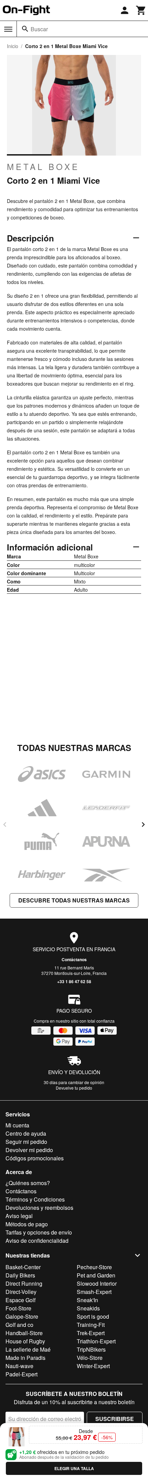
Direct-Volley (21, 1292)
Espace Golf (20, 1300)
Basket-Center (23, 1267)
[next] (143, 824)
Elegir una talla (74, 1468)
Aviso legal (19, 1216)
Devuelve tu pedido (74, 1088)
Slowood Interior (97, 1283)
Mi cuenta (17, 1125)
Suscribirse (114, 1419)
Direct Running (24, 1283)
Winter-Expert (93, 1366)
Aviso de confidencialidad (37, 1240)
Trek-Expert (91, 1333)
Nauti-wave (19, 1366)
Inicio (12, 46)
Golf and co (19, 1325)
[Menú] (8, 29)
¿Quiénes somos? (28, 1183)
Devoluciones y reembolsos (39, 1208)
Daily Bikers (20, 1275)
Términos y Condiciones (35, 1199)
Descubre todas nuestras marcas (74, 900)
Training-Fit (91, 1325)
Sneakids (88, 1308)
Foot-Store (18, 1308)
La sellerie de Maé (28, 1349)
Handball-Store (24, 1333)
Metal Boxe (43, 166)
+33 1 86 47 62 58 (74, 981)
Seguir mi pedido (26, 1142)
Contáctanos (74, 959)
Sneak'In (87, 1300)
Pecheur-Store (94, 1267)
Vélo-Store (90, 1358)
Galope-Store (22, 1316)
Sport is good (93, 1316)
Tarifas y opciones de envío (39, 1232)
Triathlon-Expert (96, 1341)
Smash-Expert (94, 1292)
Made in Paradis (25, 1358)
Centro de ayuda (26, 1133)
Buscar (39, 29)
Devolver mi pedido (29, 1150)
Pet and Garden (96, 1275)
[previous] (5, 824)
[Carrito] (141, 10)
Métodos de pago (27, 1224)
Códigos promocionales (35, 1158)
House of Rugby (25, 1341)
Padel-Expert (22, 1374)
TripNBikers (91, 1349)
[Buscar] (25, 29)
